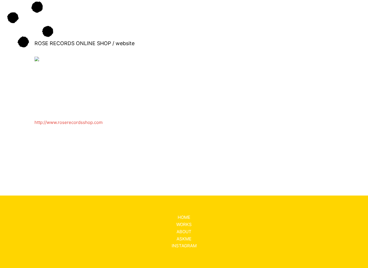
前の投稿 (17, 163)
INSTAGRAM (184, 245)
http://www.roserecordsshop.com (68, 122)
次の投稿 (350, 163)
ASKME (184, 239)
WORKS (184, 224)
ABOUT (184, 231)
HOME (184, 217)
